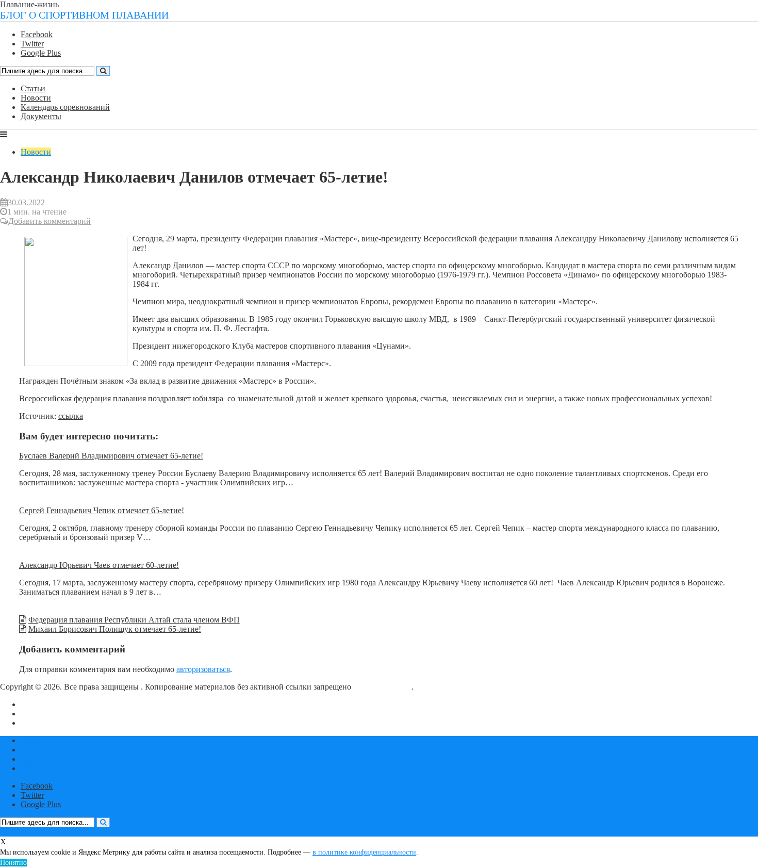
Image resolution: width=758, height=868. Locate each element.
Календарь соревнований (65, 107)
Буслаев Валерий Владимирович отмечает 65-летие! (111, 455)
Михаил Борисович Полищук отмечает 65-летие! (114, 629)
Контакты (38, 713)
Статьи (33, 88)
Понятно (13, 862)
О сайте (34, 704)
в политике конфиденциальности (364, 852)
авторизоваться (203, 669)
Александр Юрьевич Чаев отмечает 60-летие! (99, 565)
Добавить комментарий (49, 221)
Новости (36, 97)
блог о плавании (382, 686)
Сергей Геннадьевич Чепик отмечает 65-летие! (101, 510)
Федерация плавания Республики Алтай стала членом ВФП (134, 619)
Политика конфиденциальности (77, 722)
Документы (41, 116)
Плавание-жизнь (29, 4)
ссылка (70, 416)
